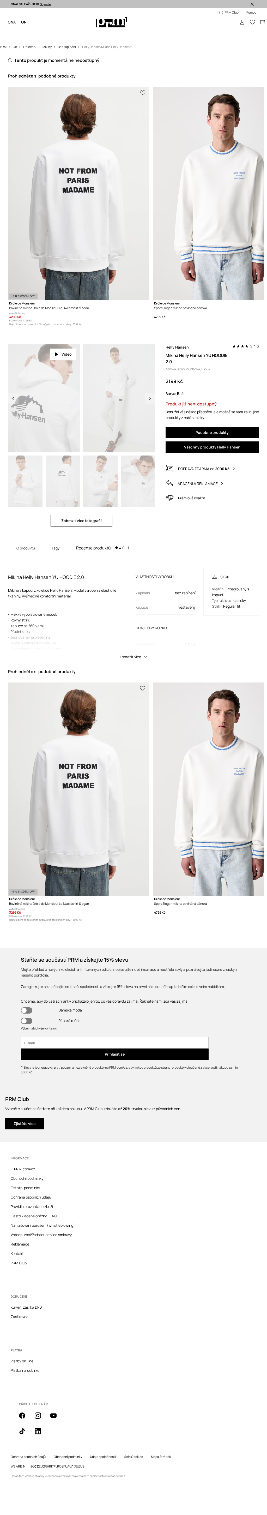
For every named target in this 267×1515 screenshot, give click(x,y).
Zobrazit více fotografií (81, 502)
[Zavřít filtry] (252, 4)
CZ (36, 1446)
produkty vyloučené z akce (191, 1047)
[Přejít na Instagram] (41, 1398)
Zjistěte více (24, 1103)
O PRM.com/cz (23, 1148)
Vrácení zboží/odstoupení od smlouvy (41, 1214)
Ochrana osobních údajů (31, 1176)
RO (59, 1446)
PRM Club (19, 1242)
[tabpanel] (133, 590)
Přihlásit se (115, 1033)
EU (41, 1446)
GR (45, 1446)
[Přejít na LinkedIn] (41, 1414)
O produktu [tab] (25, 529)
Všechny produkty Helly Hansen (212, 428)
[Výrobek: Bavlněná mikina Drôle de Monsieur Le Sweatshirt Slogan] (78, 176)
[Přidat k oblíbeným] (143, 75)
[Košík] (259, 16)
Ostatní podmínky (25, 1167)
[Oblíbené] (248, 16)
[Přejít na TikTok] (25, 1414)
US (82, 1446)
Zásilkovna (19, 1296)
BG (32, 1446)
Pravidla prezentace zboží (32, 1186)
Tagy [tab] (55, 529)
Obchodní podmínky (27, 1157)
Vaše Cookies (133, 1436)
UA (67, 1446)
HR (49, 1446)
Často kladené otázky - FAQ (34, 1195)
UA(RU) (74, 1446)
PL (55, 1446)
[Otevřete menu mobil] (13, 15)
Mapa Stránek (161, 1436)
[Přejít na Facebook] (25, 1398)
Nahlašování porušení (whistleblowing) (43, 1204)
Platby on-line (22, 1340)
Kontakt (17, 1233)
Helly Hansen (177, 328)
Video (67, 335)
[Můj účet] (238, 16)
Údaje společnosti (103, 1436)
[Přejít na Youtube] (56, 1398)
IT (52, 1446)
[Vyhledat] (228, 16)
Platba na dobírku (25, 1350)
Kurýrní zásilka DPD (26, 1286)
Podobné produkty (212, 413)
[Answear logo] (112, 15)
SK (63, 1446)
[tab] (103, 529)
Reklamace (20, 1223)
